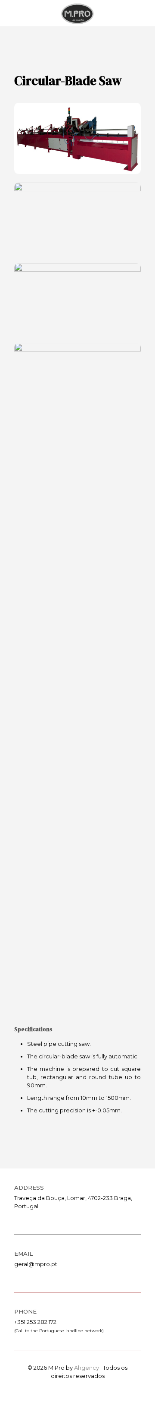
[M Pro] (77, 13)
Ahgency (86, 1367)
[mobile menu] (143, 13)
